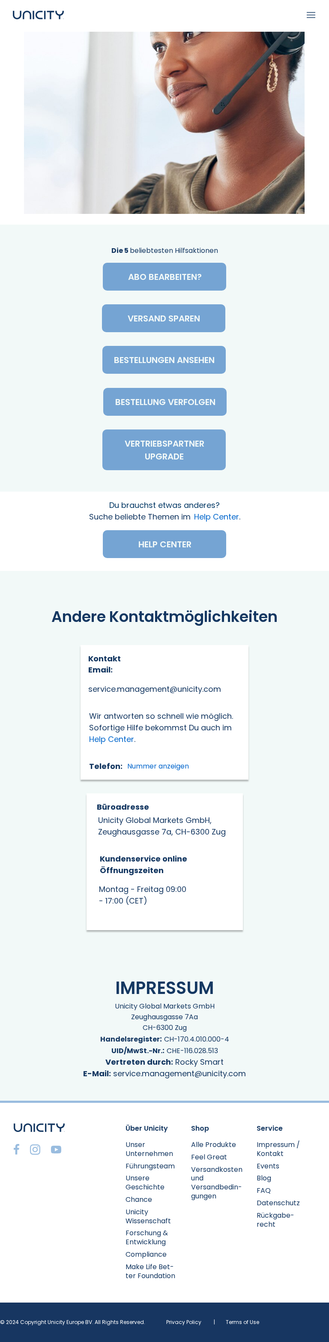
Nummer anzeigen (158, 766)
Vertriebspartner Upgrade (164, 450)
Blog (264, 1178)
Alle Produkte (213, 1145)
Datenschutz (278, 1203)
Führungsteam (150, 1166)
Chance (139, 1199)
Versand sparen (164, 318)
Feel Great (209, 1157)
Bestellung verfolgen (165, 402)
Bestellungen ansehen (164, 360)
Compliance (146, 1254)
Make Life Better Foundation (150, 1271)
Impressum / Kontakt (278, 1149)
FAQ (264, 1190)
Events (268, 1166)
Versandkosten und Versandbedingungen (216, 1183)
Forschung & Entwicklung (147, 1237)
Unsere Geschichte (145, 1182)
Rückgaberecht (275, 1219)
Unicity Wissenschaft (148, 1216)
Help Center (216, 516)
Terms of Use (242, 1322)
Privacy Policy (183, 1322)
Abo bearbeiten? (165, 277)
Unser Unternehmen (149, 1149)
